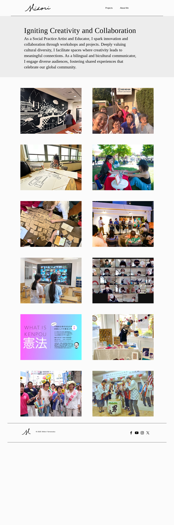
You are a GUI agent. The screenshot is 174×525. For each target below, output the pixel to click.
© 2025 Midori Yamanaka (45, 432)
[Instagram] (142, 433)
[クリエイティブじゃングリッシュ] (137, 433)
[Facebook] (131, 433)
